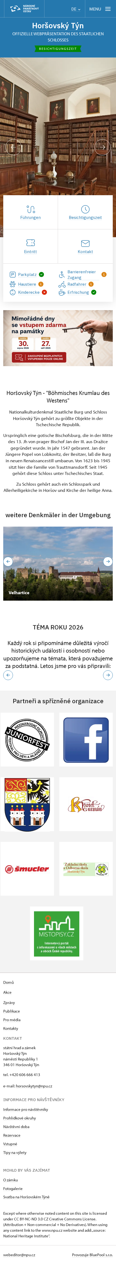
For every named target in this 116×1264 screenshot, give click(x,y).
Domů (8, 982)
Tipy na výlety (14, 1152)
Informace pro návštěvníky (25, 1109)
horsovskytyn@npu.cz (34, 1085)
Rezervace (12, 1135)
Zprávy (9, 1002)
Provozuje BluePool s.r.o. (92, 1254)
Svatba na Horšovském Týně (26, 1196)
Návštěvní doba (16, 1126)
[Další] (102, 147)
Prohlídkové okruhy (19, 1118)
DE (74, 9)
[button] (8, 675)
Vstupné (10, 1143)
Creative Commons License (72, 1218)
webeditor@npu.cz (19, 1254)
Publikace (11, 1011)
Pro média (12, 1019)
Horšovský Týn (58, 25)
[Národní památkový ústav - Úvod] (24, 8)
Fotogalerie (13, 1188)
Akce (7, 992)
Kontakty (10, 1028)
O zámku (10, 1179)
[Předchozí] (13, 147)
